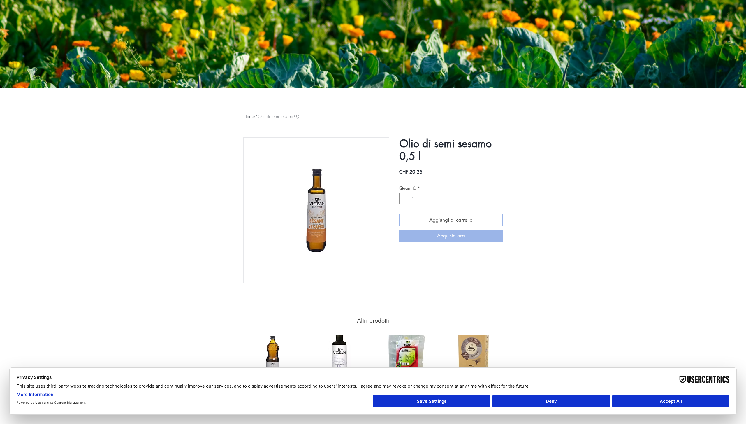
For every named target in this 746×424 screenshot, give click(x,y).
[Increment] (421, 198)
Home (249, 116)
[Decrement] (404, 198)
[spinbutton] (413, 198)
